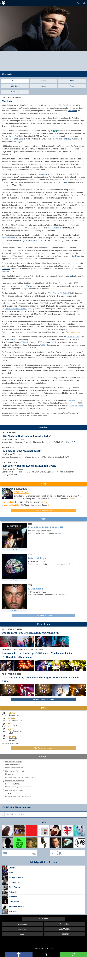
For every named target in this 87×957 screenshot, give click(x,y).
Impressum (22, 924)
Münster (11, 718)
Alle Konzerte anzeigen (43, 748)
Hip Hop (11, 136)
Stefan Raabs (31, 286)
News (43, 81)
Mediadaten (22, 929)
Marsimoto (72, 111)
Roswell (30, 332)
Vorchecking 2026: (12, 505)
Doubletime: (9, 502)
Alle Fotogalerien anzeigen (43, 699)
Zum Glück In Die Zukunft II (16, 309)
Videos (43, 86)
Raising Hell (57, 139)
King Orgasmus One (28, 241)
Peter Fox (61, 276)
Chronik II (26, 342)
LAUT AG (49, 949)
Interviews (15, 86)
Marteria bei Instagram (14, 781)
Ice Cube (65, 248)
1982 (43, 345)
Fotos (72, 86)
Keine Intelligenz (76, 406)
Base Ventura (53, 228)
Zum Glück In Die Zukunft (59, 293)
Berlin (10, 729)
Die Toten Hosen (8, 339)
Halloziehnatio (8, 238)
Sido (72, 276)
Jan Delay (76, 256)
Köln (10, 724)
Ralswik (11, 713)
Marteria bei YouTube (14, 790)
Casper (48, 342)
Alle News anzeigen (43, 510)
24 (65, 595)
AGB (22, 934)
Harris (45, 266)
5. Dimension (72, 400)
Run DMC (70, 139)
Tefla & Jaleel (61, 174)
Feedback (65, 934)
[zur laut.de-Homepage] (3, 3)
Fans (19, 853)
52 (61, 534)
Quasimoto (6, 269)
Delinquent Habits (60, 182)
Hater (51, 853)
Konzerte (15, 92)
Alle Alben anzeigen (43, 616)
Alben (72, 81)
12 (72, 564)
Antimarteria (75, 332)
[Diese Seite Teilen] (19, 954)
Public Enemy (18, 139)
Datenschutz (65, 924)
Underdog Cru (43, 174)
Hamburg (12, 736)
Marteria (7, 74)
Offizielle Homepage (13, 762)
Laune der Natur (73, 337)
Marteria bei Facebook (14, 771)
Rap (55, 131)
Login (84, 3)
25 (51, 505)
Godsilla (44, 241)
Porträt (15, 81)
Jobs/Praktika (64, 929)
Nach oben (43, 919)
